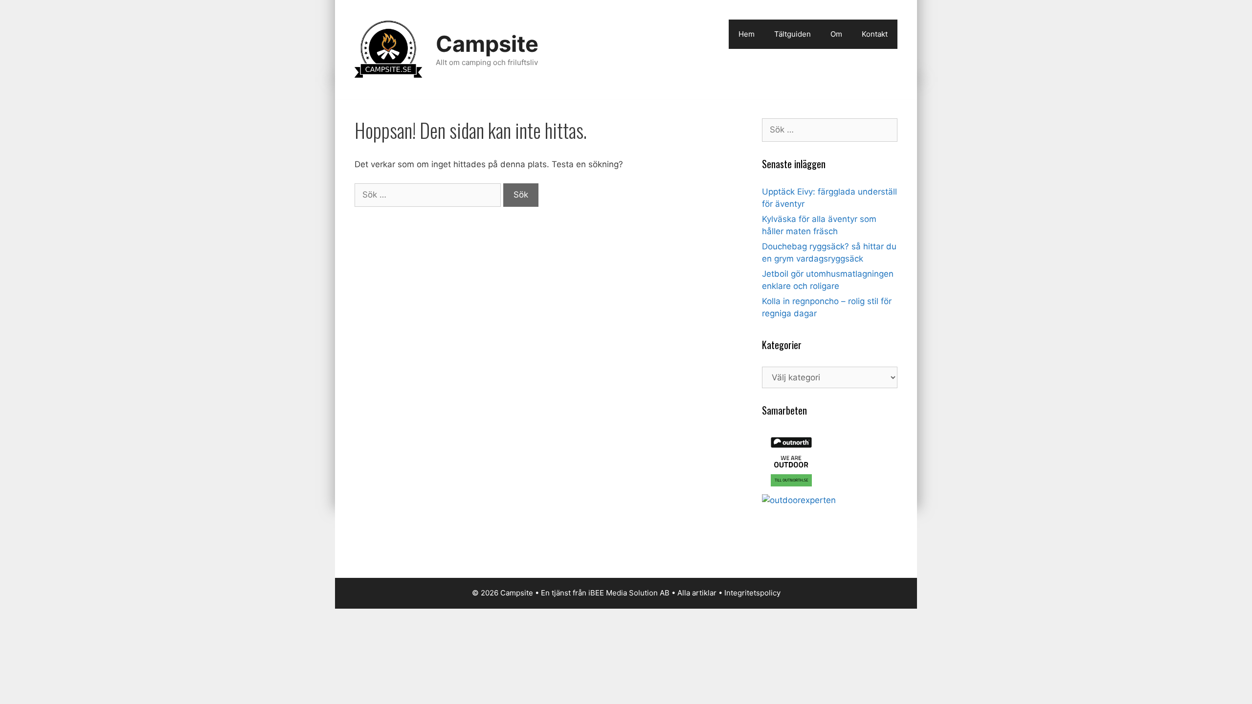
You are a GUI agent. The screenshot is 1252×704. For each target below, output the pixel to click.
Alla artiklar (696, 592)
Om (836, 34)
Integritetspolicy (752, 592)
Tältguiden (792, 34)
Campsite (487, 43)
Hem (746, 34)
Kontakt (875, 34)
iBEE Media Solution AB (629, 592)
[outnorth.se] (791, 488)
